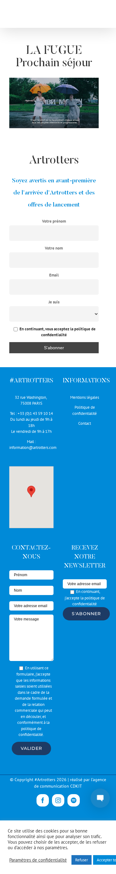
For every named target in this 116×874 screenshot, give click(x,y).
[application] (54, 103)
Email (54, 275)
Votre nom (54, 248)
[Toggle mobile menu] (103, 15)
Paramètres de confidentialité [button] (38, 860)
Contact (84, 423)
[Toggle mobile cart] (91, 15)
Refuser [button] (81, 860)
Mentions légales (84, 397)
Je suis (54, 302)
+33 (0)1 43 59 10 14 (35, 413)
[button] (31, 491)
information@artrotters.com (33, 447)
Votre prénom (54, 221)
